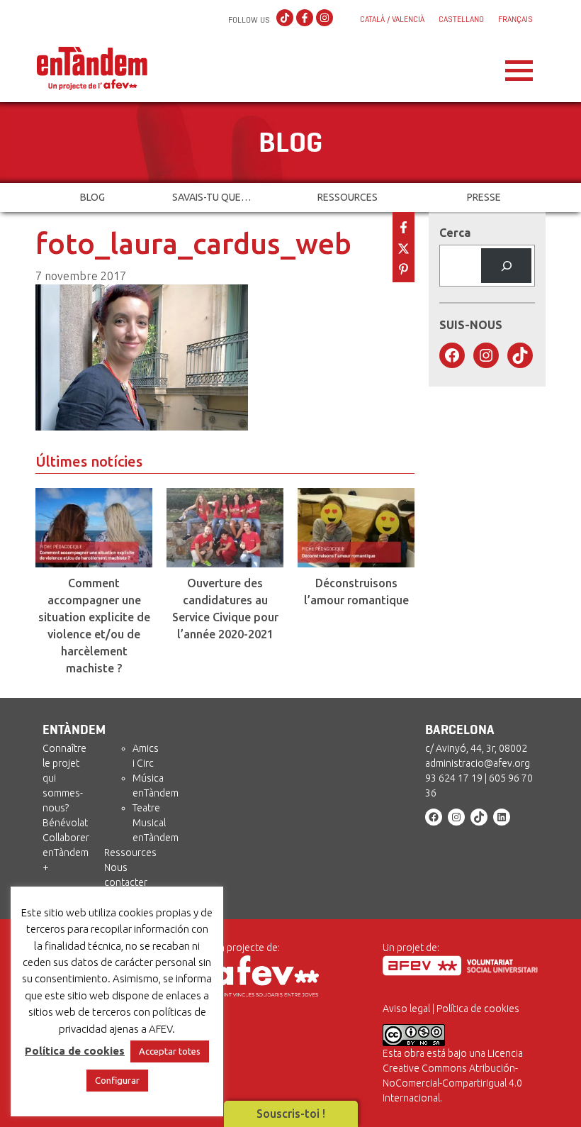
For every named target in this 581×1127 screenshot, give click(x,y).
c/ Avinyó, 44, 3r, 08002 (476, 748)
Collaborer (66, 837)
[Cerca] (506, 265)
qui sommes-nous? (63, 793)
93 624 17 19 (454, 778)
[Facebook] (304, 18)
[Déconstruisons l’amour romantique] (356, 527)
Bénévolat (65, 822)
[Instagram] (324, 18)
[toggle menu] (519, 66)
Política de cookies (477, 1008)
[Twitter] (403, 247)
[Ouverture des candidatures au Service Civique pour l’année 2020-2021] (225, 527)
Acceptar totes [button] (170, 1051)
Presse (484, 197)
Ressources (347, 197)
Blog (92, 197)
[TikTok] (284, 18)
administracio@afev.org (477, 763)
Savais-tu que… (211, 197)
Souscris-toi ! (290, 1113)
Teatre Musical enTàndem (155, 822)
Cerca (454, 232)
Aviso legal (406, 1008)
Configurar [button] (117, 1080)
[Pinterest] (403, 267)
